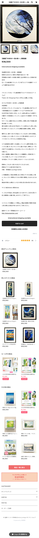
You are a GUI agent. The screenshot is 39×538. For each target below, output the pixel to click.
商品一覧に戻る (19, 467)
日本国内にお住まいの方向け (19, 229)
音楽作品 (4, 503)
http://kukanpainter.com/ (10, 213)
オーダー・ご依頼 (6, 508)
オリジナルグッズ (6, 491)
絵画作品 (4, 497)
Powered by (17, 520)
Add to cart (19, 223)
